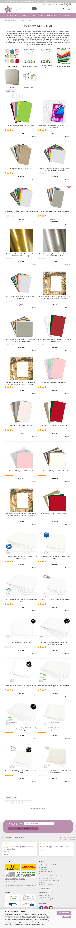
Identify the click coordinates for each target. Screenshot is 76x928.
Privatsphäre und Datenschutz (50, 880)
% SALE (17, 16)
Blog (60, 4)
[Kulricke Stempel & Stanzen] (7, 9)
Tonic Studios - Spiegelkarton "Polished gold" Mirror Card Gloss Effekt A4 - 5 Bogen (21, 255)
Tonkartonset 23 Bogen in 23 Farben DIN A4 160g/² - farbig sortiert (21, 297)
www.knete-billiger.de (45, 900)
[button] (63, 8)
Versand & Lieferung (47, 871)
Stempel (33, 16)
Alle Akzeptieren (64, 912)
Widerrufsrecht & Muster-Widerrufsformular (54, 876)
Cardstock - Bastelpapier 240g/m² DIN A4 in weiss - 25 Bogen (21, 600)
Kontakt (43, 867)
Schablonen (58, 16)
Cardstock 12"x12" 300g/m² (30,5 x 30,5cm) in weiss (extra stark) (21, 686)
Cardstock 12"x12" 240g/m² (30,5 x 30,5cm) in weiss (55, 599)
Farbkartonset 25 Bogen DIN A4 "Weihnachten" (54, 425)
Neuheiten (9, 16)
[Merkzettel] (66, 8)
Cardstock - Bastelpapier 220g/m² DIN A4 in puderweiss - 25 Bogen (54, 686)
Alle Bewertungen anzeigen (67, 839)
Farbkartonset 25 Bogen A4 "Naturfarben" (21, 425)
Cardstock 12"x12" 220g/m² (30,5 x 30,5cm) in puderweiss (55, 729)
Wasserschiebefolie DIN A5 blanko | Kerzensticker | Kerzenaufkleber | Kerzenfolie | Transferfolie (21, 383)
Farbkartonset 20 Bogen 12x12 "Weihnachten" (54, 514)
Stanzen (41, 16)
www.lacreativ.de (44, 895)
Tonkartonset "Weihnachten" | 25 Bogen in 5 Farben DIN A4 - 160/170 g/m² (54, 340)
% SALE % (54, 4)
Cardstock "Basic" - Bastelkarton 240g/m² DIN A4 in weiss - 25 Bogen (21, 557)
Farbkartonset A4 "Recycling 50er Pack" (21, 168)
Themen (25, 16)
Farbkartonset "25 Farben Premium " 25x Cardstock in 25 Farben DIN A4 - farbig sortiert (21, 212)
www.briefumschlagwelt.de (47, 899)
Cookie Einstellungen (47, 884)
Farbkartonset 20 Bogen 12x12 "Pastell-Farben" (21, 471)
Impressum (44, 869)
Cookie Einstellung (67, 916)
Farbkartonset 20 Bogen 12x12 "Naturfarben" (55, 471)
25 (27, 96)
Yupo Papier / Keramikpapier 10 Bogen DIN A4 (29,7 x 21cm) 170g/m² (54, 126)
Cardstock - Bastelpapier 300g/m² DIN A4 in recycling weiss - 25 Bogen (21, 729)
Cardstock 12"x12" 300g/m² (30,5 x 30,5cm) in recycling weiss (21, 771)
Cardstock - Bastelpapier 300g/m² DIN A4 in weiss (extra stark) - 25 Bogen (55, 643)
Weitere (68, 16)
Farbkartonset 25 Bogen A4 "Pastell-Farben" (54, 382)
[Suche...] (34, 8)
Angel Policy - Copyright (48, 878)
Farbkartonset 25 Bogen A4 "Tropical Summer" (21, 125)
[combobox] (11, 91)
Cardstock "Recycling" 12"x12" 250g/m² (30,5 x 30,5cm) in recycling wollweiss (55, 771)
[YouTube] (70, 4)
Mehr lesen (43, 851)
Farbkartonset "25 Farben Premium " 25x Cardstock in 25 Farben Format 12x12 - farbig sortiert (54, 169)
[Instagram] (67, 4)
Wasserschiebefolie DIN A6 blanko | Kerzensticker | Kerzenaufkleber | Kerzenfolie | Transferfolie (54, 297)
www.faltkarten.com (45, 897)
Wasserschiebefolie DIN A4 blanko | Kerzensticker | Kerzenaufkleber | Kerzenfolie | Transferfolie (21, 514)
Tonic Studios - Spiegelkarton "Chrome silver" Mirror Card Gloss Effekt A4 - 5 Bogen (54, 255)
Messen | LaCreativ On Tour (49, 865)
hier (34, 885)
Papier (49, 16)
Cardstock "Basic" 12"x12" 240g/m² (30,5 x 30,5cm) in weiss (54, 557)
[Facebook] (65, 4)
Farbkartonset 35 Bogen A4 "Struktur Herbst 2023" (54, 211)
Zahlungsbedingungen (47, 873)
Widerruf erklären (45, 888)
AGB (42, 882)
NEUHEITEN (46, 4)
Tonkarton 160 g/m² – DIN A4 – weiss (21, 642)
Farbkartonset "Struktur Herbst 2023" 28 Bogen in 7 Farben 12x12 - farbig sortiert (21, 340)
